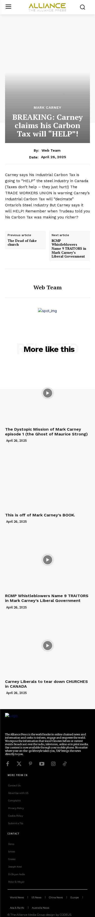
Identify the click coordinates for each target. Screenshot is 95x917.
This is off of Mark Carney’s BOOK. (40, 515)
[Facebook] (7, 763)
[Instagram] (53, 763)
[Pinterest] (30, 763)
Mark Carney (47, 107)
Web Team (51, 150)
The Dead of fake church (22, 243)
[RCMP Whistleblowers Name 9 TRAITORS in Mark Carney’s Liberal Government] (47, 560)
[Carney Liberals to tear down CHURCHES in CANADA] (47, 645)
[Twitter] (19, 763)
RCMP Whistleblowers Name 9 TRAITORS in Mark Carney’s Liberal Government (69, 249)
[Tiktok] (64, 763)
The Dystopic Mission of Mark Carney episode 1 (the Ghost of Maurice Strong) (46, 431)
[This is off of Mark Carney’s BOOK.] (47, 479)
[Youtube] (41, 763)
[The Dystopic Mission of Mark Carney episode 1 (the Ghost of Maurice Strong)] (47, 393)
